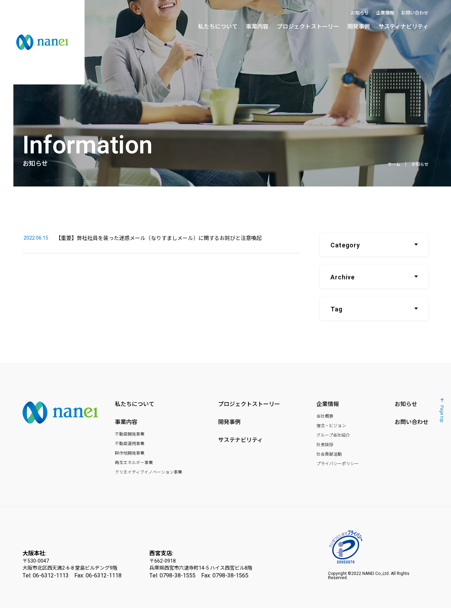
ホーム (394, 164)
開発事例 (358, 27)
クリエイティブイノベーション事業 (148, 472)
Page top (441, 414)
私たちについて (217, 27)
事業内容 (257, 27)
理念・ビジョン (331, 426)
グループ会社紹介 (333, 435)
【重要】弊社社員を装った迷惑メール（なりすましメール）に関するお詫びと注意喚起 (143, 238)
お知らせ (360, 13)
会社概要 (324, 416)
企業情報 (385, 13)
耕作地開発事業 (129, 453)
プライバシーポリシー (337, 464)
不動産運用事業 (129, 444)
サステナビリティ (240, 440)
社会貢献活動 (329, 454)
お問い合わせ (414, 13)
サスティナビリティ (403, 27)
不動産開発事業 (129, 434)
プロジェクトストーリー (308, 27)
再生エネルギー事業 (134, 463)
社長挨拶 (324, 445)
